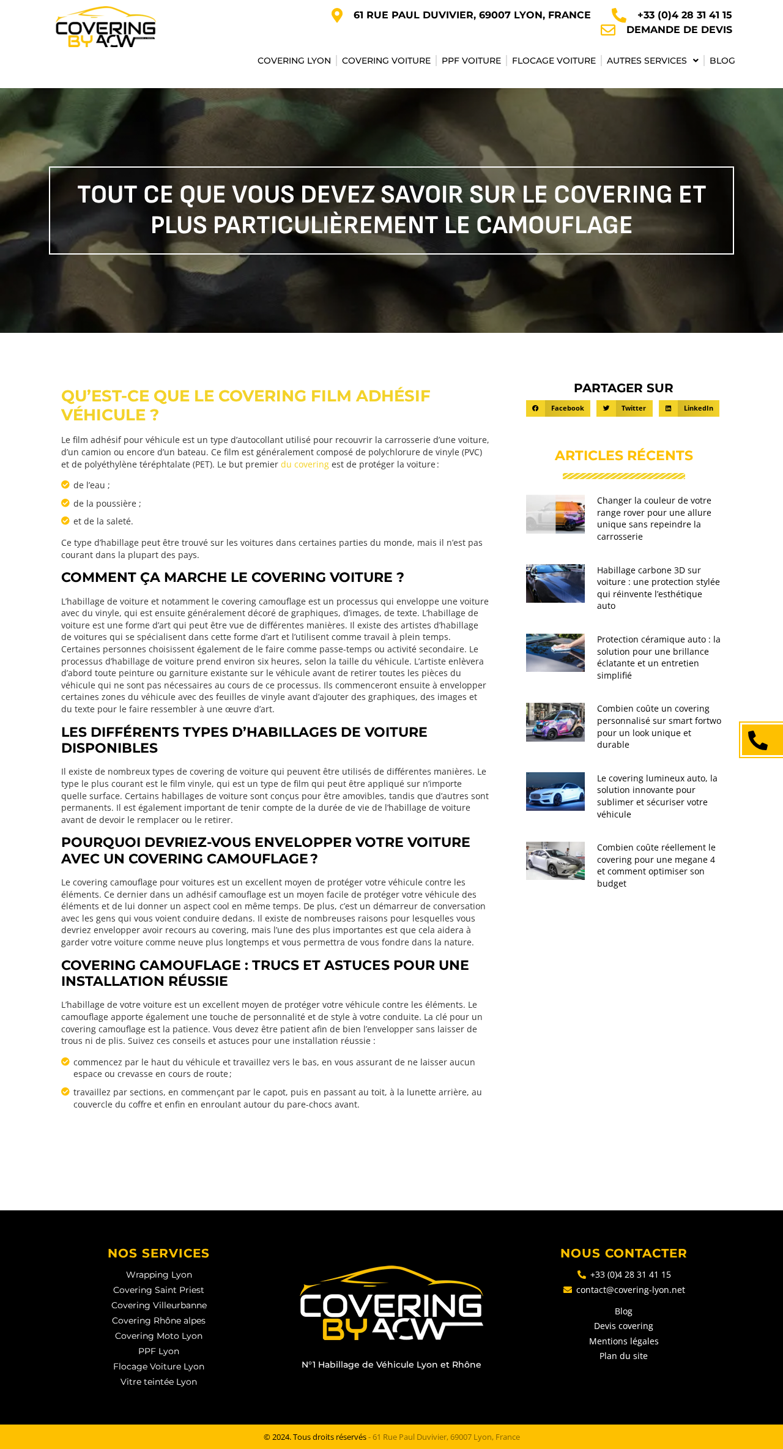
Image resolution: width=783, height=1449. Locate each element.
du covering (306, 464)
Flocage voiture (554, 60)
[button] (558, 408)
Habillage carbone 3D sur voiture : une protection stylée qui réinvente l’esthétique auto (658, 588)
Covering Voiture (386, 60)
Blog (722, 60)
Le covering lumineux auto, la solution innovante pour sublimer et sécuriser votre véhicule (657, 796)
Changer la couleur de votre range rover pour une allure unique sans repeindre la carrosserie (654, 518)
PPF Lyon (158, 1351)
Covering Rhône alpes (159, 1320)
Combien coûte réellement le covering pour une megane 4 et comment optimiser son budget (656, 865)
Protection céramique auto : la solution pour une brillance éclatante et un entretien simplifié (659, 657)
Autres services (647, 60)
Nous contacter (624, 1253)
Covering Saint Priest (158, 1289)
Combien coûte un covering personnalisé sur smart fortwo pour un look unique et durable (659, 726)
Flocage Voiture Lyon (158, 1366)
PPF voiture (471, 60)
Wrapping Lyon (159, 1274)
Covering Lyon (294, 60)
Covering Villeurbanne (159, 1305)
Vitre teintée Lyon (159, 1381)
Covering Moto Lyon (158, 1335)
